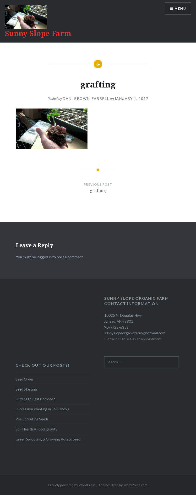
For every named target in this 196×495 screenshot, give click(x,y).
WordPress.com (135, 485)
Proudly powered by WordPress (72, 485)
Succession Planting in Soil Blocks (42, 409)
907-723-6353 (116, 327)
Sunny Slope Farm (38, 33)
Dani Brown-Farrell (86, 98)
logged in (44, 257)
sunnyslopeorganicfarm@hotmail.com (134, 333)
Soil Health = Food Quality (36, 429)
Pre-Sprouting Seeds (32, 419)
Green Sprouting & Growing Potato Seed (48, 439)
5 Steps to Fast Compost (35, 399)
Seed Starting (26, 389)
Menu (180, 8)
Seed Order (24, 379)
